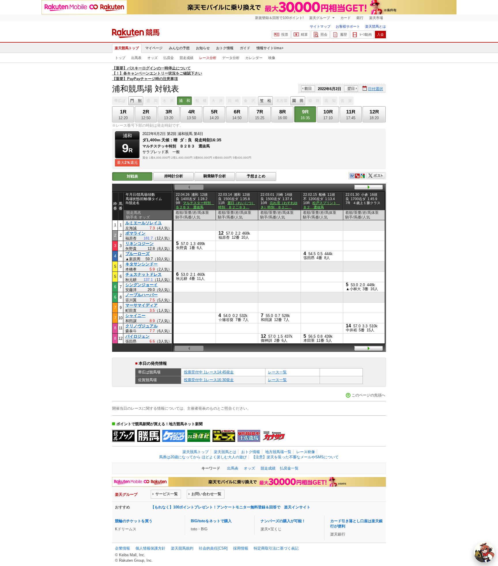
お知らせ (203, 48)
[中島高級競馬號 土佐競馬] (248, 436)
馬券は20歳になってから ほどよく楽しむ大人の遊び (203, 457)
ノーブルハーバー (141, 295)
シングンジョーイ (141, 284)
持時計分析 (173, 176)
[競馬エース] (223, 436)
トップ (120, 58)
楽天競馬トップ (127, 48)
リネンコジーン (139, 243)
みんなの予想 (179, 48)
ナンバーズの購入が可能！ (283, 521)
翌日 (351, 88)
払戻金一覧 (289, 468)
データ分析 (230, 58)
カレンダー (254, 58)
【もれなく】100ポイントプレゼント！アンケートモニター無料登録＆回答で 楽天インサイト (230, 507)
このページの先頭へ (368, 395)
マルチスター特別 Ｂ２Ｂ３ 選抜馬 (195, 205)
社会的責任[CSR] (213, 548)
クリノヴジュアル (141, 326)
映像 (271, 58)
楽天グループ (320, 18)
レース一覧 (277, 372)
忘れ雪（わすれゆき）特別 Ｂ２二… (279, 205)
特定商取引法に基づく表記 (276, 548)
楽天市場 (376, 18)
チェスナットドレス (143, 274)
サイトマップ (320, 26)
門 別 (136, 100)
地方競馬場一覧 (278, 452)
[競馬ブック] (123, 436)
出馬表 (136, 58)
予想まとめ (256, 176)
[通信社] (198, 436)
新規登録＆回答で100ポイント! (279, 18)
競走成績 (186, 58)
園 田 (297, 100)
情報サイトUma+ (270, 48)
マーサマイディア (141, 305)
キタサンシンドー (141, 264)
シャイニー (135, 315)
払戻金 (168, 58)
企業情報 (122, 548)
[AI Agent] (484, 552)
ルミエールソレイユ (143, 223)
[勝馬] (148, 436)
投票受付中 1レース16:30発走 (209, 380)
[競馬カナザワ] (274, 436)
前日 (308, 88)
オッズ (152, 58)
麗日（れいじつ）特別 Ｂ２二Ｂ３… (236, 205)
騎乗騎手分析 (214, 176)
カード (345, 18)
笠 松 (265, 100)
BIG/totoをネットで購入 (211, 521)
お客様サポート (348, 26)
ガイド (245, 48)
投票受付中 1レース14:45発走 (209, 372)
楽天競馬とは (375, 26)
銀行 (359, 18)
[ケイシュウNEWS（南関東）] (173, 436)
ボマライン (135, 233)
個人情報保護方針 (150, 548)
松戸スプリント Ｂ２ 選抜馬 (321, 205)
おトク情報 (224, 48)
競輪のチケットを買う (133, 521)
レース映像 (305, 452)
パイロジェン (137, 336)
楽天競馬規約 (182, 548)
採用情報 (240, 548)
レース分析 (207, 58)
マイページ (154, 48)
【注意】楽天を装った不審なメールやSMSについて (295, 457)
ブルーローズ (137, 253)
